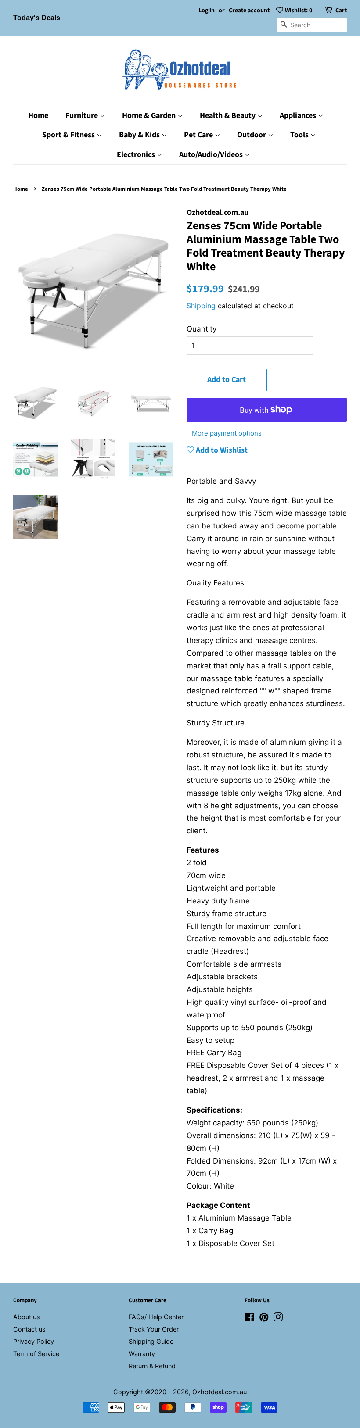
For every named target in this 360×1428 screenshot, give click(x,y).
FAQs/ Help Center (156, 1317)
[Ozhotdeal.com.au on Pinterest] (264, 1318)
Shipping (201, 305)
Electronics (137, 154)
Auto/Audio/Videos (212, 154)
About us (26, 1317)
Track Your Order (154, 1329)
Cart (341, 10)
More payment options (227, 433)
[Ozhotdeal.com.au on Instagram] (278, 1318)
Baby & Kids (140, 134)
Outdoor (252, 134)
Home (38, 115)
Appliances (299, 115)
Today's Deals (36, 17)
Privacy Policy (33, 1341)
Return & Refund (152, 1366)
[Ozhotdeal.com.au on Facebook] (250, 1318)
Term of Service (36, 1353)
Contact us (29, 1329)
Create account (249, 10)
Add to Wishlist (221, 450)
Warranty (142, 1353)
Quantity (201, 329)
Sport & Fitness (69, 134)
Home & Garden (149, 115)
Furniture (82, 115)
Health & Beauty (228, 115)
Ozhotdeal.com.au (219, 1392)
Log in (206, 10)
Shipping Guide (151, 1341)
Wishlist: (298, 10)
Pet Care (199, 134)
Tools (300, 134)
